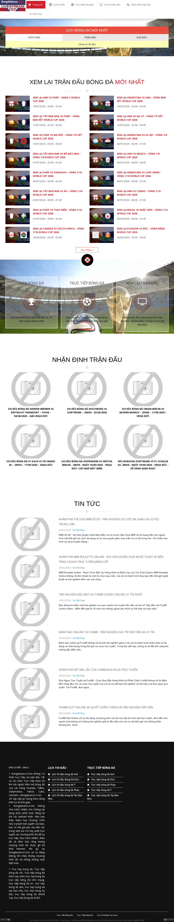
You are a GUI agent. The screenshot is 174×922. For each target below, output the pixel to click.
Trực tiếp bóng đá (84, 4)
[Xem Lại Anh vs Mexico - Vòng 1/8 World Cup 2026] (102, 160)
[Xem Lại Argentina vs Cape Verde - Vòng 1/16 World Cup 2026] (102, 179)
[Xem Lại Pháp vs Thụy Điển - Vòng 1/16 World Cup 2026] (17, 216)
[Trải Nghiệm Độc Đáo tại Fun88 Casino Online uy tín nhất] (30, 625)
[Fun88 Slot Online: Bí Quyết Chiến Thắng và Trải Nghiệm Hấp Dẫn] (30, 738)
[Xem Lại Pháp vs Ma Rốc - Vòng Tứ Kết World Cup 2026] (17, 141)
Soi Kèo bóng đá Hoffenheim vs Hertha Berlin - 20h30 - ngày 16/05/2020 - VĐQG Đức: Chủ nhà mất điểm (87, 465)
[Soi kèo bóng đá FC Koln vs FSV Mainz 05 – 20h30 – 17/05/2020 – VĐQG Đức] (30, 442)
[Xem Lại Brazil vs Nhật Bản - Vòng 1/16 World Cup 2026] (102, 216)
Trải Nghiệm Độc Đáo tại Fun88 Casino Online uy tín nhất (100, 594)
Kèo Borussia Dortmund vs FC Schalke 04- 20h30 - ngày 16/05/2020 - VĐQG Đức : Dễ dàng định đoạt (143, 465)
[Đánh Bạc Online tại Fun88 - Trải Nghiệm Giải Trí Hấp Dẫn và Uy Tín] (30, 663)
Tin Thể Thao (79, 530)
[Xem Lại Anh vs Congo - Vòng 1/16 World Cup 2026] (102, 197)
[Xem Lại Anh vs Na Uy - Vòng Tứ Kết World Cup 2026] (102, 122)
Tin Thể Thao (35, 13)
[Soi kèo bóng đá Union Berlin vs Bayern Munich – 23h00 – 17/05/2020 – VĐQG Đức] (143, 389)
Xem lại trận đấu (112, 4)
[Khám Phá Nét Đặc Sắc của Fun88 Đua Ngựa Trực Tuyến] (30, 700)
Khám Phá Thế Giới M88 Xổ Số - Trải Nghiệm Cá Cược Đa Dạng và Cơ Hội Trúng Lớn (109, 521)
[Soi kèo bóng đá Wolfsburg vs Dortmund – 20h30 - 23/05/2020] (87, 389)
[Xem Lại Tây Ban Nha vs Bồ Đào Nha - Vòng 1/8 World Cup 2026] (17, 160)
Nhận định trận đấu (141, 4)
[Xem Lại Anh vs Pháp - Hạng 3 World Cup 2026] (17, 104)
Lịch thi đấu (59, 4)
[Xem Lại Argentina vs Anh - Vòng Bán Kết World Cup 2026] (102, 104)
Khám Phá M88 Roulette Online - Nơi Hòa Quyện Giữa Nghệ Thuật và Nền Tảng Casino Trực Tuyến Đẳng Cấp (111, 559)
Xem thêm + (87, 250)
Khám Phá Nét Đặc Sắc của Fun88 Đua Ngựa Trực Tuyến (98, 670)
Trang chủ (38, 4)
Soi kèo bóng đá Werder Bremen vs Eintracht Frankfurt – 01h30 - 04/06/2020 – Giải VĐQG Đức (31, 412)
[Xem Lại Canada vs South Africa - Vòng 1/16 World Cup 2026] (17, 235)
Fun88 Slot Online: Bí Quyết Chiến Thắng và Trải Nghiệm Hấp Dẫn (106, 707)
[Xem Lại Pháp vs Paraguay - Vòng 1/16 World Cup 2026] (17, 179)
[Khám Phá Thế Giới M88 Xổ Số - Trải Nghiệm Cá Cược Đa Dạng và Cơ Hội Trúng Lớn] (30, 550)
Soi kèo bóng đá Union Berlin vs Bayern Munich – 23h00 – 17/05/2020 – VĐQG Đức (143, 412)
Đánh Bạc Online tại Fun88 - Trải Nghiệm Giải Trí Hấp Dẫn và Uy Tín (106, 632)
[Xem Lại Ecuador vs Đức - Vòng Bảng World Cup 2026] (102, 235)
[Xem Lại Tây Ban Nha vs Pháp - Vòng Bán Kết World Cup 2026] (17, 122)
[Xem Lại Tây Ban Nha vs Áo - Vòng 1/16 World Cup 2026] (17, 197)
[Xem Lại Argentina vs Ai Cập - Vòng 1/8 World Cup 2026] (102, 141)
